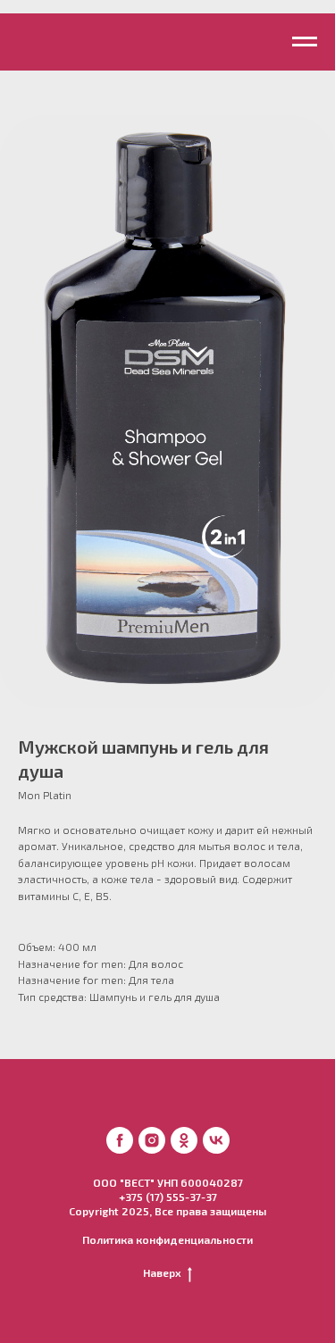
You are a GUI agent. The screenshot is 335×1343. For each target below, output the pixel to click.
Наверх (162, 1272)
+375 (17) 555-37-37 (168, 1196)
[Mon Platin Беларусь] (119, 1140)
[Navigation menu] (304, 42)
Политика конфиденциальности (167, 1239)
